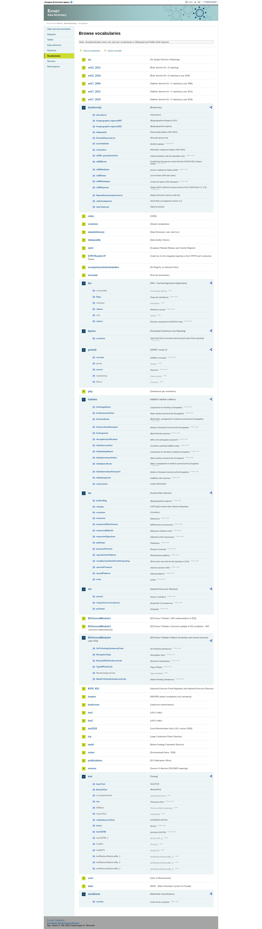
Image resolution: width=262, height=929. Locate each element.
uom (90, 878)
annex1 (99, 596)
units (98, 579)
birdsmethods (102, 419)
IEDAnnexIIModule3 (99, 626)
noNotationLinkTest (105, 820)
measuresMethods (104, 530)
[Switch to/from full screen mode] (200, 2)
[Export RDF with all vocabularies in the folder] (211, 108)
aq (89, 59)
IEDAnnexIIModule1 (99, 618)
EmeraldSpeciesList (105, 138)
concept (100, 357)
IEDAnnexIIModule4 (99, 637)
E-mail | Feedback (56, 920)
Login (190, 2)
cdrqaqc (100, 507)
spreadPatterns (103, 573)
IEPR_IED (93, 688)
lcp (89, 736)
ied (89, 589)
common (93, 224)
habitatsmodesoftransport (108, 471)
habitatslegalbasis (104, 451)
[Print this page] (196, 2)
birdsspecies (102, 433)
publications (95, 760)
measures (100, 518)
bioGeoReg (101, 500)
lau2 (90, 720)
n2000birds (101, 162)
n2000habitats (102, 169)
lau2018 (92, 728)
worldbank (94, 894)
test (90, 776)
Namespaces (53, 66)
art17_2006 (94, 83)
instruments (101, 484)
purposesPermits (104, 549)
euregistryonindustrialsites (103, 267)
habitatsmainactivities (106, 458)
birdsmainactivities (105, 413)
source (99, 369)
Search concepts (115, 51)
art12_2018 (94, 75)
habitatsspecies (103, 478)
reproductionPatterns (106, 555)
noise (91, 752)
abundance (101, 115)
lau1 (90, 712)
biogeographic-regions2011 (109, 126)
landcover (93, 704)
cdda (91, 216)
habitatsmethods (104, 464)
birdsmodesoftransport (107, 427)
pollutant (100, 609)
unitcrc (99, 321)
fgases (92, 331)
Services (51, 61)
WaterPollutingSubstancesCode (111, 679)
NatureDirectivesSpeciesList (109, 195)
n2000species (102, 187)
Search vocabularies (91, 51)
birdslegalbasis (103, 407)
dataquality (101, 132)
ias (89, 493)
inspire (92, 696)
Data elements (54, 45)
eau (98, 801)
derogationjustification (107, 439)
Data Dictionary (70, 23)
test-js (99, 825)
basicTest (100, 784)
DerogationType (103, 654)
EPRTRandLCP (97, 256)
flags (98, 297)
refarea (99, 309)
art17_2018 (94, 99)
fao (90, 283)
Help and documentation (59, 29)
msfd (91, 744)
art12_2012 (94, 67)
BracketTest (101, 790)
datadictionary (96, 232)
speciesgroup (102, 207)
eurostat (92, 275)
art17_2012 (94, 91)
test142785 (101, 832)
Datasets (51, 34)
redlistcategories (104, 201)
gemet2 (92, 350)
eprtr (90, 248)
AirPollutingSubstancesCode (109, 648)
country (99, 901)
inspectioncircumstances (108, 603)
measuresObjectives (105, 536)
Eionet (59, 23)
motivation (101, 150)
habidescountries (104, 445)
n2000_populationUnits (107, 155)
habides (92, 399)
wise (90, 886)
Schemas (51, 50)
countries (100, 338)
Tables (50, 39)
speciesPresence (104, 567)
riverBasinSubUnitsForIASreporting (113, 561)
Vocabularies (53, 56)
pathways (100, 542)
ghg (90, 391)
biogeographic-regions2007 (109, 121)
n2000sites (101, 175)
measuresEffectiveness (107, 524)
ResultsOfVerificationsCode (109, 661)
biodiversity (94, 107)
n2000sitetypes (103, 181)
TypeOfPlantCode (104, 667)
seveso (92, 768)
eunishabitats (102, 143)
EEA (59, 2)
